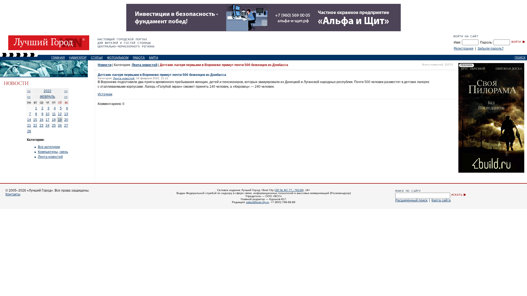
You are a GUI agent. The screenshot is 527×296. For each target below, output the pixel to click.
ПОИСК (520, 57)
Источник (105, 94)
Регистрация (463, 48)
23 (41, 125)
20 (66, 120)
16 (41, 120)
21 (29, 125)
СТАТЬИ (97, 57)
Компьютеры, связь (53, 152)
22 (35, 125)
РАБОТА (139, 57)
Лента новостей (50, 157)
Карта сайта (441, 200)
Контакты (12, 194)
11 (54, 114)
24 (47, 125)
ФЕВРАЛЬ (47, 97)
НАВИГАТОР (77, 57)
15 (35, 120)
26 (60, 125)
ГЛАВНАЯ (58, 57)
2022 (47, 91)
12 (60, 114)
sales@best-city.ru (257, 202)
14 (29, 120)
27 (66, 125)
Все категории (49, 147)
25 (54, 125)
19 (60, 120)
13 (66, 114)
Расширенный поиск (411, 200)
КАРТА (153, 57)
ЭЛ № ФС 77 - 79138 (289, 190)
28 (29, 131)
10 (47, 114)
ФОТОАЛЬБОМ (117, 57)
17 (47, 120)
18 (54, 120)
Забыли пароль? (491, 48)
